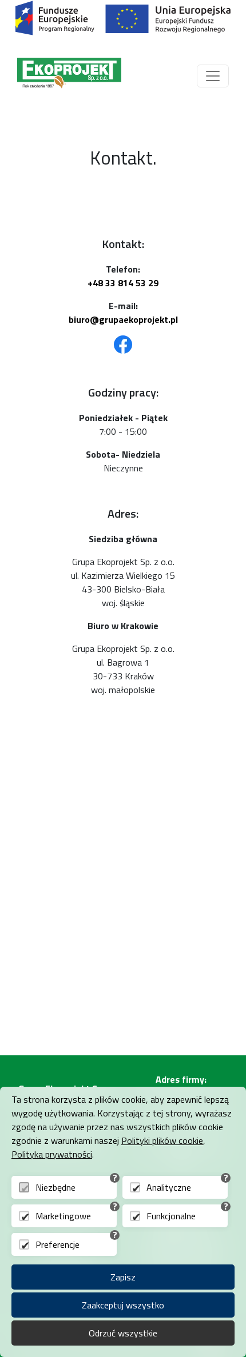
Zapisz (123, 1277)
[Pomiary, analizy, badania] (69, 76)
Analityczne (168, 1187)
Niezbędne (55, 1187)
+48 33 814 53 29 (123, 283)
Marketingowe (63, 1216)
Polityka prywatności (51, 1154)
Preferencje (57, 1244)
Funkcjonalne (171, 1216)
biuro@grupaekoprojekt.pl (123, 319)
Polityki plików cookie (162, 1140)
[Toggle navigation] (213, 76)
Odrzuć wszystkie (123, 1333)
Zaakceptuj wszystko (123, 1305)
